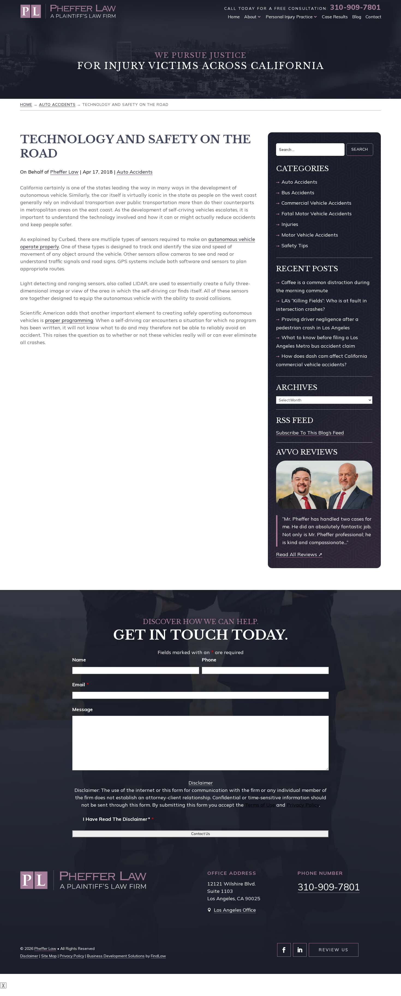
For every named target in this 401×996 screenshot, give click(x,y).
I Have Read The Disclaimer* (118, 819)
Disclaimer (200, 783)
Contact (373, 17)
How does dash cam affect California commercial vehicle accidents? (321, 360)
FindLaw (158, 955)
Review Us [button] (334, 949)
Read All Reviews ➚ (299, 554)
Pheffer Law (64, 172)
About (250, 17)
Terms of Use (260, 805)
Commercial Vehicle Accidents (316, 203)
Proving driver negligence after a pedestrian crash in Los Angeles (317, 323)
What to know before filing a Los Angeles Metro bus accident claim (317, 341)
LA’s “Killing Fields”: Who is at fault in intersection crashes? (321, 304)
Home (234, 17)
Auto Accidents (134, 172)
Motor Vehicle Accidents (310, 235)
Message (82, 709)
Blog (356, 17)
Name (79, 660)
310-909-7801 (355, 7)
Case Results (335, 17)
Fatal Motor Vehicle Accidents (317, 213)
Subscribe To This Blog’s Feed (310, 433)
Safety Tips (295, 245)
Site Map (49, 955)
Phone (209, 660)
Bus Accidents (298, 192)
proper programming (69, 320)
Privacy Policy (303, 805)
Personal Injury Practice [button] (289, 17)
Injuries (290, 224)
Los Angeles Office (235, 910)
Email (80, 684)
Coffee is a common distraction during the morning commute (323, 286)
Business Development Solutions (116, 955)
